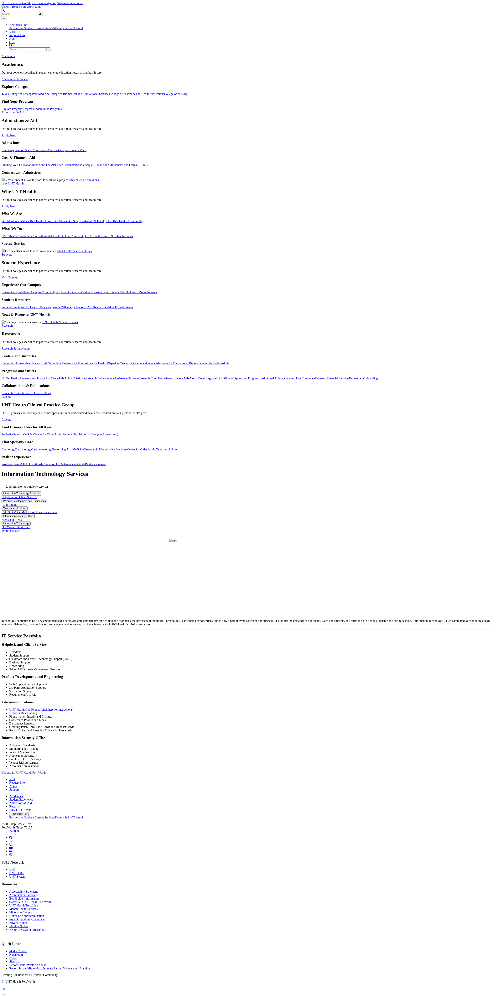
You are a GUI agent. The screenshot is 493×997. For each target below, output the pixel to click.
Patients (6, 419)
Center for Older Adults (214, 363)
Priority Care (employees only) (99, 434)
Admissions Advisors (45, 150)
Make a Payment (96, 464)
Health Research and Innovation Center (35, 378)
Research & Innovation (16, 348)
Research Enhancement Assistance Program (112, 378)
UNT (12, 869)
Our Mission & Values (15, 221)
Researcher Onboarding (363, 378)
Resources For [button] (18, 24)
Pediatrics (7, 434)
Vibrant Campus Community (38, 292)
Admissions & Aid (20, 803)
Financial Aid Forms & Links (130, 165)
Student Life (9, 307)
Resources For (19, 813)
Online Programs (51, 109)
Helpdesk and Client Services (19, 497)
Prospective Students (21, 28)
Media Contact (18, 951)
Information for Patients (55, 464)
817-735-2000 (10, 831)
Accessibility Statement (23, 891)
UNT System (17, 876)
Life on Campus (11, 292)
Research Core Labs (177, 378)
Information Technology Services (21, 493)
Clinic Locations (31, 464)
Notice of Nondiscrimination (26, 915)
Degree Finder (32, 109)
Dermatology (23, 449)
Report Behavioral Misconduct (28, 929)
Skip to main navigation (41, 3)
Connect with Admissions (83, 180)
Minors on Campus (21, 912)
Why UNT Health (20, 810)
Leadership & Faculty (93, 221)
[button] (3, 10)
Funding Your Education (16, 165)
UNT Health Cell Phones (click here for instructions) (41, 709)
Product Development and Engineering (24, 501)
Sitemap (14, 961)
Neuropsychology (167, 449)
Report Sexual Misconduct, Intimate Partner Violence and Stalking (49, 968)
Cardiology (8, 449)
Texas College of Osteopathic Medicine (25, 94)
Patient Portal (78, 464)
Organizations (77, 307)
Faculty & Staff (64, 28)
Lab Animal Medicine (72, 378)
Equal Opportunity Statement (27, 919)
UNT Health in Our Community (65, 236)
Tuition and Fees (41, 165)
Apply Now (9, 135)
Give (12, 42)
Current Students (44, 28)
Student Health (72, 434)
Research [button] (7, 325)
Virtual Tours (90, 292)
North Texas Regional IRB (206, 378)
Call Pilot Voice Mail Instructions (22, 512)
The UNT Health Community (124, 221)
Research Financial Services (332, 378)
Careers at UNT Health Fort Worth (30, 902)
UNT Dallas (16, 873)
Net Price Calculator (64, 165)
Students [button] (7, 254)
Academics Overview (15, 79)
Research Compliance (152, 378)
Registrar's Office (58, 307)
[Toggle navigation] (4, 18)
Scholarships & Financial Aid (94, 165)
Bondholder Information (24, 898)
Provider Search (11, 464)
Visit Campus (10, 277)
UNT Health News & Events (60, 322)
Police (13, 958)
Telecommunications (14, 508)
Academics (16, 796)
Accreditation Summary (23, 895)
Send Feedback (11, 530)
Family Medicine (23, 434)
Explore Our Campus (69, 292)
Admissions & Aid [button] (13, 112)
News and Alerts (12, 519)
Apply (13, 38)
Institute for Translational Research (179, 363)
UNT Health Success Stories (74, 251)
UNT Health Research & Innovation (24, 236)
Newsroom (16, 954)
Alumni (78, 28)
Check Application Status (17, 150)
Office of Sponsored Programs (241, 378)
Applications (9, 504)
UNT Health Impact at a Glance (48, 221)
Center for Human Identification (21, 363)
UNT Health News (96, 236)
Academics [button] (8, 56)
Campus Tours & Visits (72, 150)
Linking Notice (18, 926)
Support (14, 789)
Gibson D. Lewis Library (32, 307)
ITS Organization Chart (16, 527)
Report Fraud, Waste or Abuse (27, 965)
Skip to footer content (70, 3)
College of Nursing (175, 94)
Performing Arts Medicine (68, 449)
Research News (11, 393)
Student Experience (21, 799)
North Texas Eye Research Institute (61, 363)
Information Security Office (18, 516)
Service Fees (49, 512)
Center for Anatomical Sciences (139, 363)
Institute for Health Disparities (101, 363)
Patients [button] (6, 396)
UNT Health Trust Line (23, 905)
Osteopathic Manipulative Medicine (105, 449)
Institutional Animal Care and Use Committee (287, 378)
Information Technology (16, 523)
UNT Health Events (120, 236)
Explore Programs (12, 109)
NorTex (6, 378)
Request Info (17, 35)
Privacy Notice (18, 922)
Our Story (74, 221)
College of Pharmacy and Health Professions (137, 94)
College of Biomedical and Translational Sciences (79, 94)
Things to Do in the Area (142, 292)
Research (14, 806)
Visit (12, 31)
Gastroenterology (41, 449)
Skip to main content (14, 3)
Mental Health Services (23, 909)
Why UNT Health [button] (13, 183)
